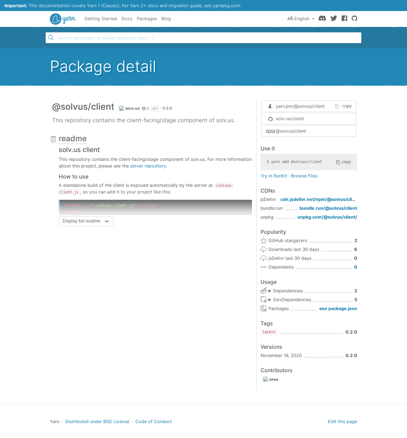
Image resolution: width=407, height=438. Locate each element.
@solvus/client (291, 131)
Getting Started (100, 18)
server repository (148, 166)
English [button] (302, 18)
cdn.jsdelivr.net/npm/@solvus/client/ (320, 199)
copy (347, 106)
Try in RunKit (274, 176)
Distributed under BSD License (97, 421)
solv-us (132, 109)
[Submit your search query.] (51, 37)
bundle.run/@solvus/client (328, 208)
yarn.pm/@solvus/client (300, 106)
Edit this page (342, 421)
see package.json (338, 308)
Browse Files (304, 176)
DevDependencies (292, 299)
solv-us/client (290, 118)
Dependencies (288, 290)
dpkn (273, 380)
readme (73, 138)
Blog (166, 18)
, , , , (290, 300)
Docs (127, 18)
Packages (147, 18)
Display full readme (82, 221)
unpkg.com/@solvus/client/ (327, 217)
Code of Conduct (153, 421)
